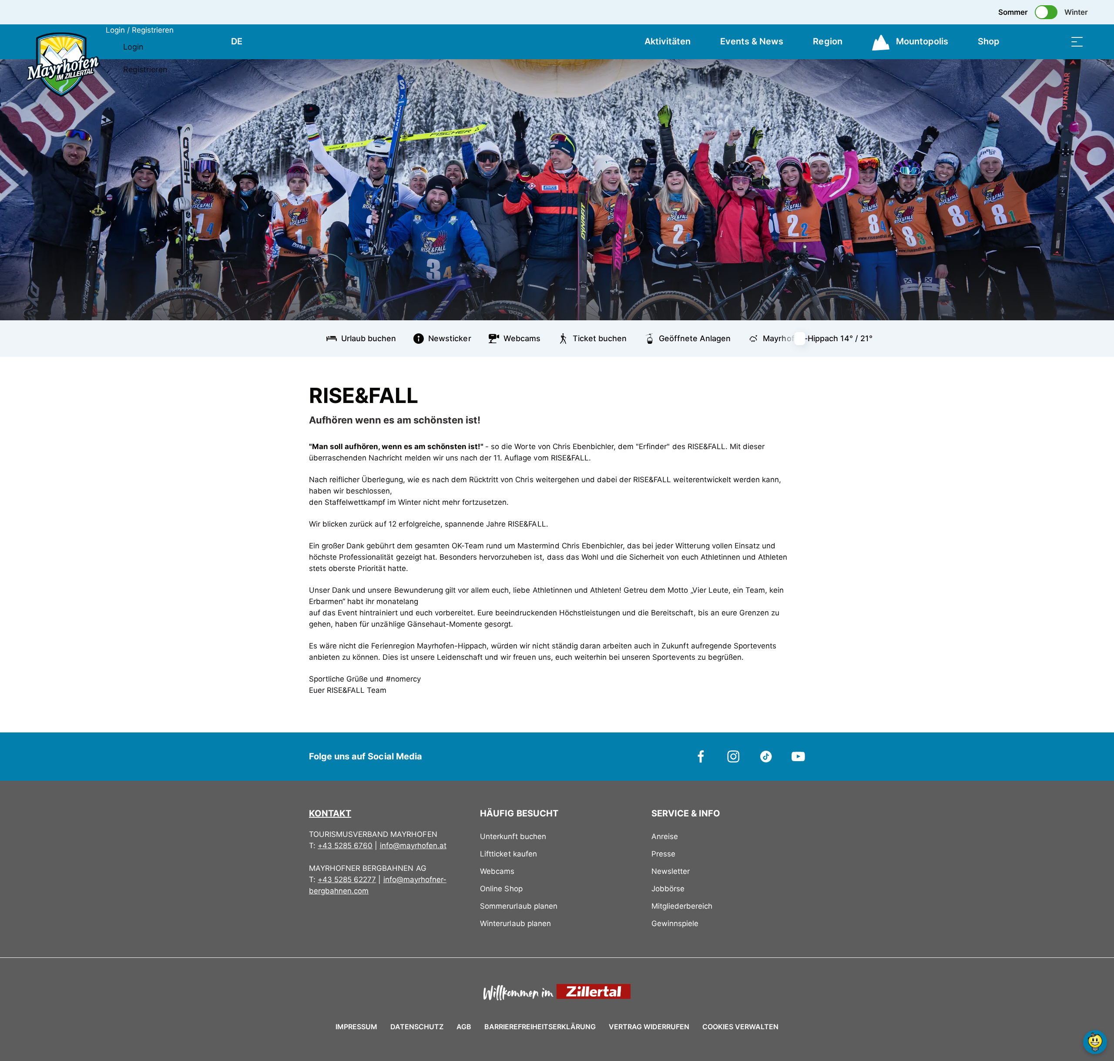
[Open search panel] (1055, 41)
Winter (1076, 12)
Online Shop (501, 888)
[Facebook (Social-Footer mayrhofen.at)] (701, 756)
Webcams (497, 871)
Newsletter (670, 871)
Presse (663, 853)
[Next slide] (805, 338)
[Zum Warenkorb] (1033, 41)
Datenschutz (416, 1026)
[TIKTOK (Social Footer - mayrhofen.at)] (766, 756)
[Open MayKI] (1095, 1042)
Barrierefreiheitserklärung (540, 1026)
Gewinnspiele (674, 923)
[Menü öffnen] (1077, 41)
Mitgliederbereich (681, 906)
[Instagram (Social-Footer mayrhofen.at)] (733, 756)
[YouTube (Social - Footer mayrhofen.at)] (798, 756)
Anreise (664, 836)
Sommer (1013, 12)
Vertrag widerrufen (649, 1026)
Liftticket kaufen (508, 853)
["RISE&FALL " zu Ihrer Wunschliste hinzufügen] (796, 391)
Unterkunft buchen (513, 836)
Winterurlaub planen (515, 923)
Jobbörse (668, 888)
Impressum (356, 1026)
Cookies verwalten (740, 1025)
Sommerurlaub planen (518, 906)
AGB (463, 1026)
